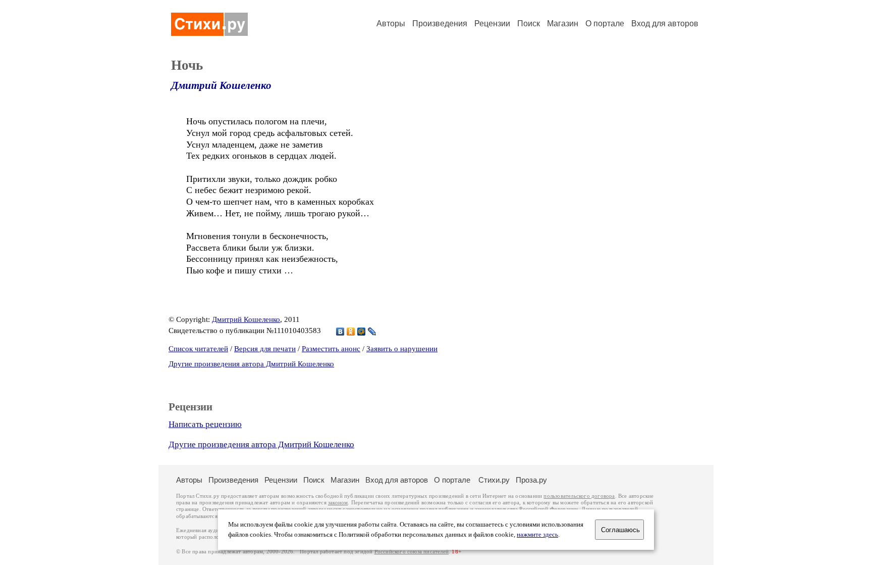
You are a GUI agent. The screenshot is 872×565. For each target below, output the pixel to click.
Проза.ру (531, 480)
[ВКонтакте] (340, 331)
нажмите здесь (537, 534)
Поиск (528, 23)
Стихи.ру (494, 480)
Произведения (439, 23)
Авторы (390, 23)
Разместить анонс (331, 349)
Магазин (562, 23)
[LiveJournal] (372, 331)
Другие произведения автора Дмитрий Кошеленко (251, 364)
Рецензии (492, 23)
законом (338, 502)
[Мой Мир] (361, 331)
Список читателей (198, 349)
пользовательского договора (579, 496)
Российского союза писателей (411, 551)
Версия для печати (265, 349)
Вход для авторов (664, 23)
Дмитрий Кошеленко (221, 85)
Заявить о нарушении (402, 349)
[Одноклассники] (351, 331)
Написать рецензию (205, 424)
